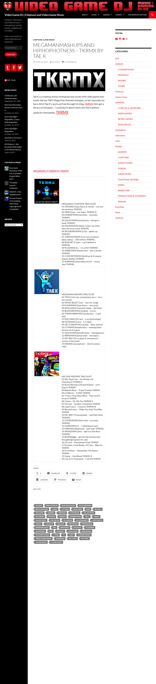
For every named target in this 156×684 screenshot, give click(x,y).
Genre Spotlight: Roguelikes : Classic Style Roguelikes (12, 119)
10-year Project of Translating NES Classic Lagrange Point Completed (15, 203)
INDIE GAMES (125, 113)
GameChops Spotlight (128, 179)
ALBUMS (122, 152)
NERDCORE (124, 190)
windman (60, 538)
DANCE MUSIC (125, 163)
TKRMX (89, 103)
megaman (73, 524)
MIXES (121, 185)
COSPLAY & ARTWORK (129, 108)
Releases (122, 201)
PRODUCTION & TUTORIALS (132, 196)
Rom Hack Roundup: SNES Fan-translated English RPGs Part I (15, 173)
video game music (43, 538)
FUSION (122, 168)
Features (119, 91)
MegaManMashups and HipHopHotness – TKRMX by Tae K (68, 50)
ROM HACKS (124, 124)
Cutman (56, 62)
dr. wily (97, 509)
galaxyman (88, 513)
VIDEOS (119, 218)
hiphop (62, 517)
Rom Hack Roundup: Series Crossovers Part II (13, 107)
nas (54, 527)
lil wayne (67, 520)
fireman (62, 513)
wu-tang (73, 538)
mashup (60, 524)
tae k (71, 535)
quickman (40, 531)
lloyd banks (82, 520)
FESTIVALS (123, 75)
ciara (54, 509)
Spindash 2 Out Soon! (13, 138)
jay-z (87, 517)
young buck (41, 542)
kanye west (41, 520)
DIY (117, 58)
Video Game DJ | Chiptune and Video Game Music (34, 14)
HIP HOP (51, 517)
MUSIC (94, 15)
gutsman (40, 517)
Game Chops (121, 97)
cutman (65, 509)
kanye (96, 517)
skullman (72, 531)
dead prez (77, 509)
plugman (90, 527)
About (85, 15)
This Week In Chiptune (137, 15)
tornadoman (84, 535)
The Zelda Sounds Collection (13, 185)
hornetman (75, 517)
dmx (88, 509)
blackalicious (68, 506)
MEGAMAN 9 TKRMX (45, 170)
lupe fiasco (97, 520)
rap (51, 531)
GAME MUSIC (49, 40)
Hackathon (120, 130)
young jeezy (56, 542)
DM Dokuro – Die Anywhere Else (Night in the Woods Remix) (13, 147)
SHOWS (122, 80)
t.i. (64, 535)
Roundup (119, 207)
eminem (51, 513)
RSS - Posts (11, 80)
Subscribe (11, 54)
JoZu (117, 141)
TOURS (121, 86)
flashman (74, 513)
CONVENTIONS (126, 69)
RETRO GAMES (125, 119)
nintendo (64, 527)
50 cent (39, 506)
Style (117, 212)
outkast (77, 527)
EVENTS (119, 15)
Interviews (120, 135)
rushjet (60, 531)
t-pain (56, 535)
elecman (39, 513)
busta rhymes (42, 509)
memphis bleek (42, 527)
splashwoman (42, 535)
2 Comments (70, 62)
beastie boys (52, 506)
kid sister (55, 520)
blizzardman (85, 506)
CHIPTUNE (37, 40)
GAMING (106, 15)
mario (38, 524)
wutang (85, 538)
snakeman (86, 531)
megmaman (87, 524)
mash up (49, 524)
